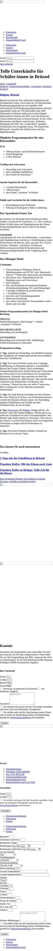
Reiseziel (4, 836)
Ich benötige (5, 686)
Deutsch (4, 86)
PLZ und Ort (6, 907)
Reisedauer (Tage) (9, 843)
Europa (9, 35)
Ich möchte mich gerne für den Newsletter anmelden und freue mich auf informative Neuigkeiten (26, 708)
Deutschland (12, 37)
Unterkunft (11, 84)
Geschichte (36, 86)
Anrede (3, 877)
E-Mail (3, 680)
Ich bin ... (4, 883)
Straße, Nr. (5, 904)
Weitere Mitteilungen (10, 920)
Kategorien (11, 32)
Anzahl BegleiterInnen (11, 874)
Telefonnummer (7, 897)
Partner (9, 821)
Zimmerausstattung (9, 863)
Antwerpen (12, 410)
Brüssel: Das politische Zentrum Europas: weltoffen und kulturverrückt (22, 480)
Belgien (4, 94)
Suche (3, 58)
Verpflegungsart (7, 857)
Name (3, 676)
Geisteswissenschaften (19, 86)
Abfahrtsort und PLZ (10, 839)
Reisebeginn (6, 846)
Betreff (3, 683)
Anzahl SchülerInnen (10, 871)
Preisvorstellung (7, 868)
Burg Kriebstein (7, 479)
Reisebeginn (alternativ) (11, 849)
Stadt (2, 84)
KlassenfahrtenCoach (16, 40)
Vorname (4, 888)
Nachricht (5, 704)
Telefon (4, 910)
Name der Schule (8, 900)
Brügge (26, 410)
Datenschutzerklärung (20, 717)
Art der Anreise (7, 852)
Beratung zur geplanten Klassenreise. (21, 688)
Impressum (11, 818)
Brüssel (14, 94)
